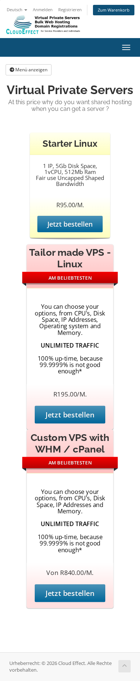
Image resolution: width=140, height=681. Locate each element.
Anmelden (43, 9)
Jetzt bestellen (70, 224)
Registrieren (70, 9)
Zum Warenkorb (114, 10)
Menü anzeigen (30, 69)
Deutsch (15, 9)
